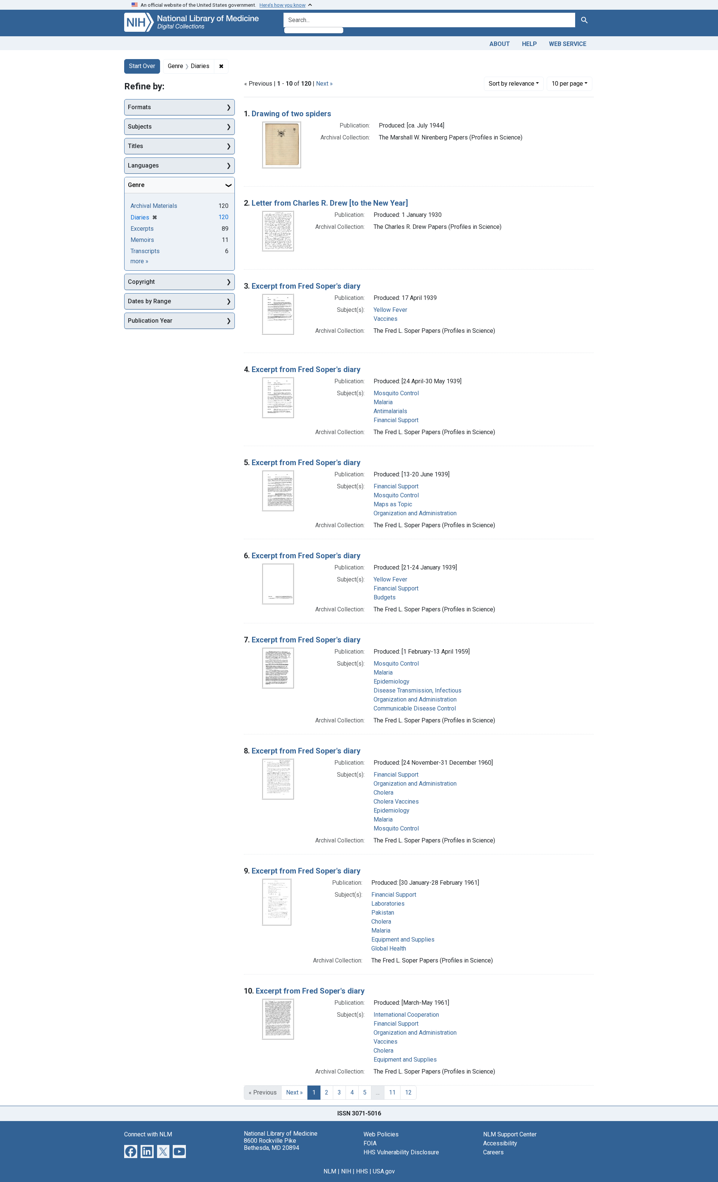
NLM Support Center (510, 1134)
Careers (493, 1152)
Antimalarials (390, 411)
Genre (136, 184)
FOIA (370, 1143)
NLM (329, 1171)
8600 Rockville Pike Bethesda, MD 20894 (271, 1144)
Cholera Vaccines (396, 801)
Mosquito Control (396, 393)
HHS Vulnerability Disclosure (401, 1152)
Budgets (385, 597)
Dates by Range (149, 301)
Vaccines (386, 318)
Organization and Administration (415, 513)
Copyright (141, 281)
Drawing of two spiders (291, 113)
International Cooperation (406, 1014)
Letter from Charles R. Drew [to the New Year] (330, 203)
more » (139, 261)
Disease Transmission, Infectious (417, 690)
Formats (139, 107)
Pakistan (382, 912)
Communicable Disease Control (415, 708)
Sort (511, 83)
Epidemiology (391, 681)
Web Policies (381, 1134)
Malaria (383, 402)
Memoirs (142, 239)
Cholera (383, 792)
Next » (324, 83)
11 (392, 1092)
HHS (362, 1171)
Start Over (142, 66)
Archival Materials (154, 205)
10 (567, 83)
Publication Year (150, 320)
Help (529, 43)
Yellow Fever (390, 309)
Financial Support (396, 420)
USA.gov (384, 1171)
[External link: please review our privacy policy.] (130, 1150)
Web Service (567, 43)
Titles (135, 146)
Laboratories (388, 903)
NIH (346, 1171)
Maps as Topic (393, 504)
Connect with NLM (148, 1134)
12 (408, 1092)
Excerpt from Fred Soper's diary (306, 286)
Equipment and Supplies (403, 939)
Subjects (140, 126)
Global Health (388, 948)
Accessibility (500, 1143)
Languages (143, 165)
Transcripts (145, 251)
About (500, 43)
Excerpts (142, 228)
